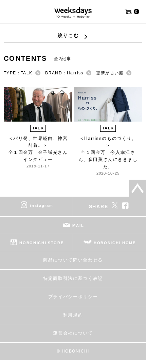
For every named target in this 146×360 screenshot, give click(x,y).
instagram (41, 205)
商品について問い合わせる (73, 260)
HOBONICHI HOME (115, 243)
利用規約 (73, 315)
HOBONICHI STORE (41, 243)
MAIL (78, 225)
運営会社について (73, 333)
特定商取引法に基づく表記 (73, 278)
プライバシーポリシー (73, 296)
